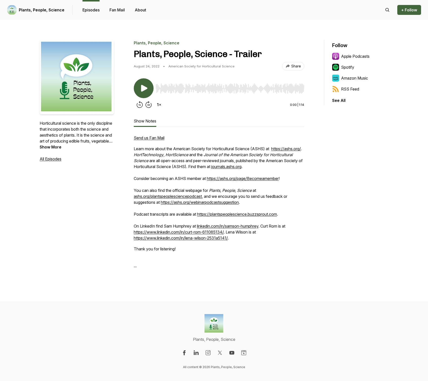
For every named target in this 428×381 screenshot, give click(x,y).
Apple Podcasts (355, 56)
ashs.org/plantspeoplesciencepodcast (168, 196)
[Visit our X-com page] (219, 352)
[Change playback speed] (159, 104)
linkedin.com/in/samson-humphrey (227, 226)
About (140, 9)
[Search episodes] (387, 10)
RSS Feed (350, 89)
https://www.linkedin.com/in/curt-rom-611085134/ (179, 232)
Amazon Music (354, 78)
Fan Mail (117, 9)
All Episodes (50, 158)
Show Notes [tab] (145, 120)
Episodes (91, 9)
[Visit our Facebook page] (184, 352)
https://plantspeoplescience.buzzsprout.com (237, 214)
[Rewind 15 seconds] (139, 104)
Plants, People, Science (41, 9)
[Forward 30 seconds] (148, 104)
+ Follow (409, 9)
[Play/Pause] (144, 88)
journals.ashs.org (226, 166)
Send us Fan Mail (149, 137)
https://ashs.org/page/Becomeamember (243, 178)
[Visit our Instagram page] (208, 352)
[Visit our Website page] (243, 352)
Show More (50, 147)
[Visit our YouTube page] (231, 352)
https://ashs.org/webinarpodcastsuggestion (200, 202)
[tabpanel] (219, 204)
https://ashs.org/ (286, 148)
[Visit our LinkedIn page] (196, 352)
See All (339, 100)
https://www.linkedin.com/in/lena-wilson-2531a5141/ (181, 237)
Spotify (347, 67)
